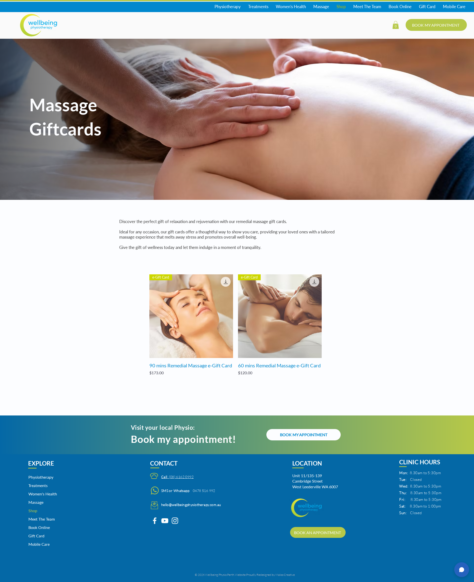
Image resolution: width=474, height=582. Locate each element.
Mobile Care (39, 544)
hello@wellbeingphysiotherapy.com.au (191, 505)
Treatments (38, 485)
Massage (35, 502)
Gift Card (36, 535)
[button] (395, 25)
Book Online (39, 527)
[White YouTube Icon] (164, 520)
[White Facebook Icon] (154, 520)
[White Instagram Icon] (175, 520)
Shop (32, 510)
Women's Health (40, 493)
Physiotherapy (40, 477)
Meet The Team (40, 519)
